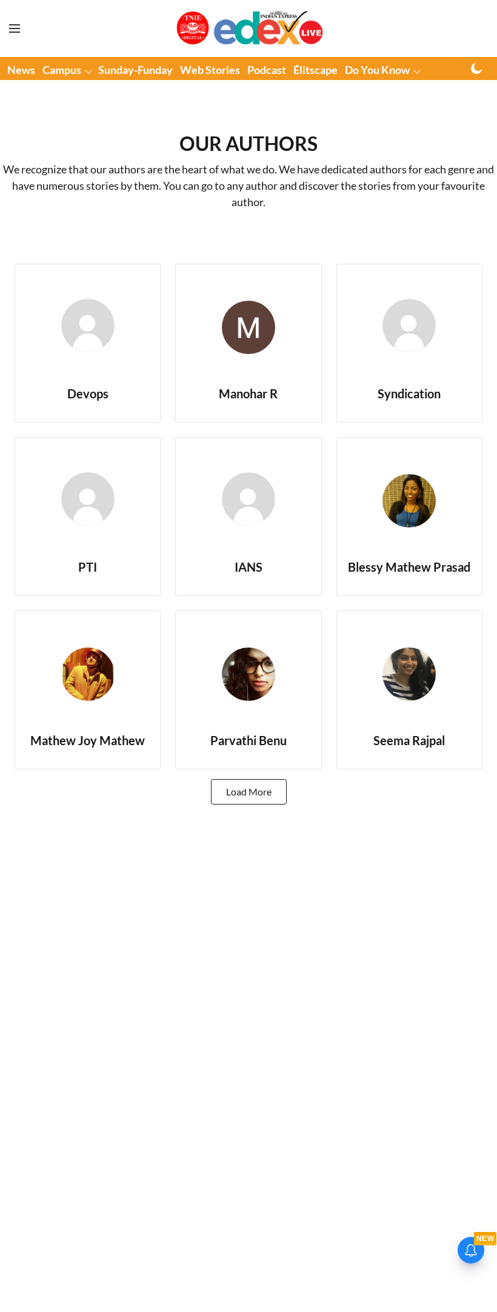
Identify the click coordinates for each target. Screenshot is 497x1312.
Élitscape (315, 69)
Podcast (266, 69)
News (21, 69)
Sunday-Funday (135, 69)
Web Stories (210, 69)
